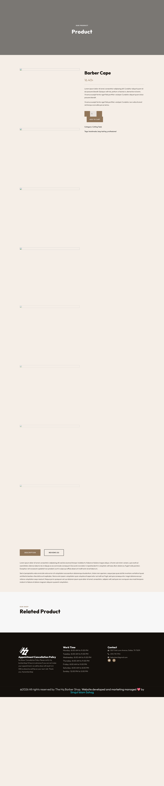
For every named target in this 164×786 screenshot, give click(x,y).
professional (111, 135)
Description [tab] (30, 553)
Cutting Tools (97, 130)
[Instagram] (114, 660)
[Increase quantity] (99, 114)
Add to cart (94, 119)
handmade (93, 135)
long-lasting (102, 135)
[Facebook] (109, 660)
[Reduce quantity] (87, 114)
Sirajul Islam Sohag (82, 692)
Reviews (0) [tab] (54, 553)
